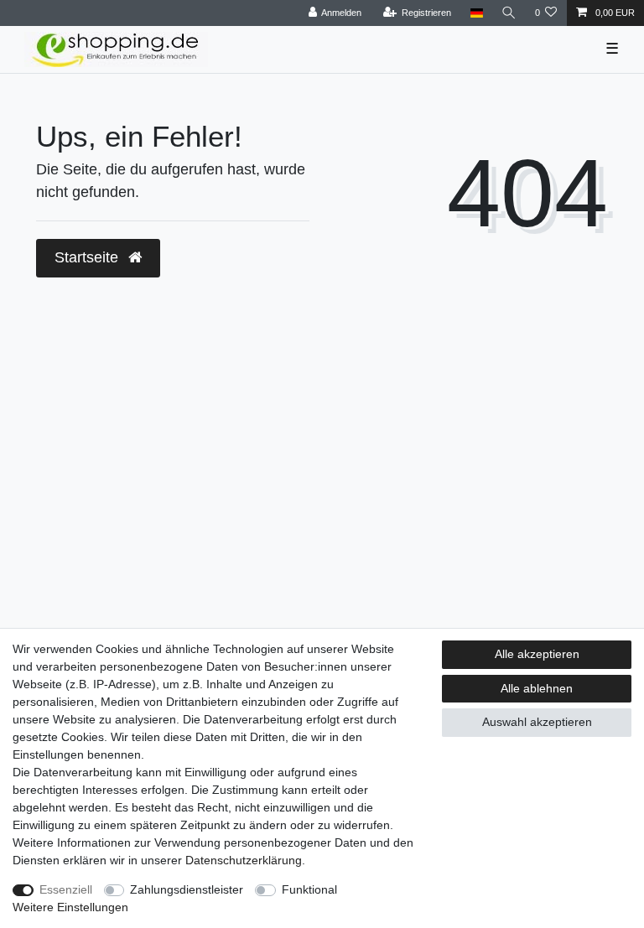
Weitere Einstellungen (70, 907)
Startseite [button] (88, 257)
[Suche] (509, 13)
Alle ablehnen (537, 688)
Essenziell (65, 889)
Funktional (309, 889)
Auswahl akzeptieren (537, 721)
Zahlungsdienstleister (186, 889)
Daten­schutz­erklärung (243, 860)
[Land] (475, 13)
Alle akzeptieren (537, 654)
